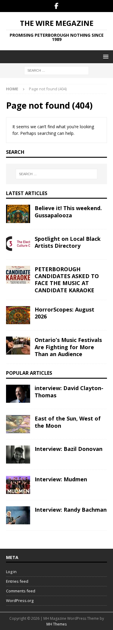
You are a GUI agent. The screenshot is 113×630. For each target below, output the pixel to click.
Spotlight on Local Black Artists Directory (68, 242)
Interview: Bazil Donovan (68, 448)
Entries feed (17, 581)
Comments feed (20, 591)
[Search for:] (56, 70)
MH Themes (56, 624)
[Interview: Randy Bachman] (18, 515)
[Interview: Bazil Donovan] (18, 454)
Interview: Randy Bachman (71, 509)
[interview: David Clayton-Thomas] (18, 394)
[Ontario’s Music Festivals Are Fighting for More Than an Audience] (18, 346)
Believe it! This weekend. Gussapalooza (68, 211)
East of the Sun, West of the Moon (68, 422)
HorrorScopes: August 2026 (64, 313)
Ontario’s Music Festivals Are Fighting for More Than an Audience (68, 347)
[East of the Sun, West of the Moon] (18, 424)
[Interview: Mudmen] (18, 485)
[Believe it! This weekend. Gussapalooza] (18, 214)
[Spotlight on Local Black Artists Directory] (18, 244)
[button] (104, 56)
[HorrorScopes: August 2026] (18, 315)
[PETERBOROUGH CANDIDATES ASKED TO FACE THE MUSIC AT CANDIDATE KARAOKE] (18, 275)
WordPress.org (19, 600)
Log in (11, 571)
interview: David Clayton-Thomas (69, 391)
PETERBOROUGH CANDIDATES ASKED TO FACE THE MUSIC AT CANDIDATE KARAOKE (67, 279)
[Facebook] (56, 6)
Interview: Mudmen (61, 479)
